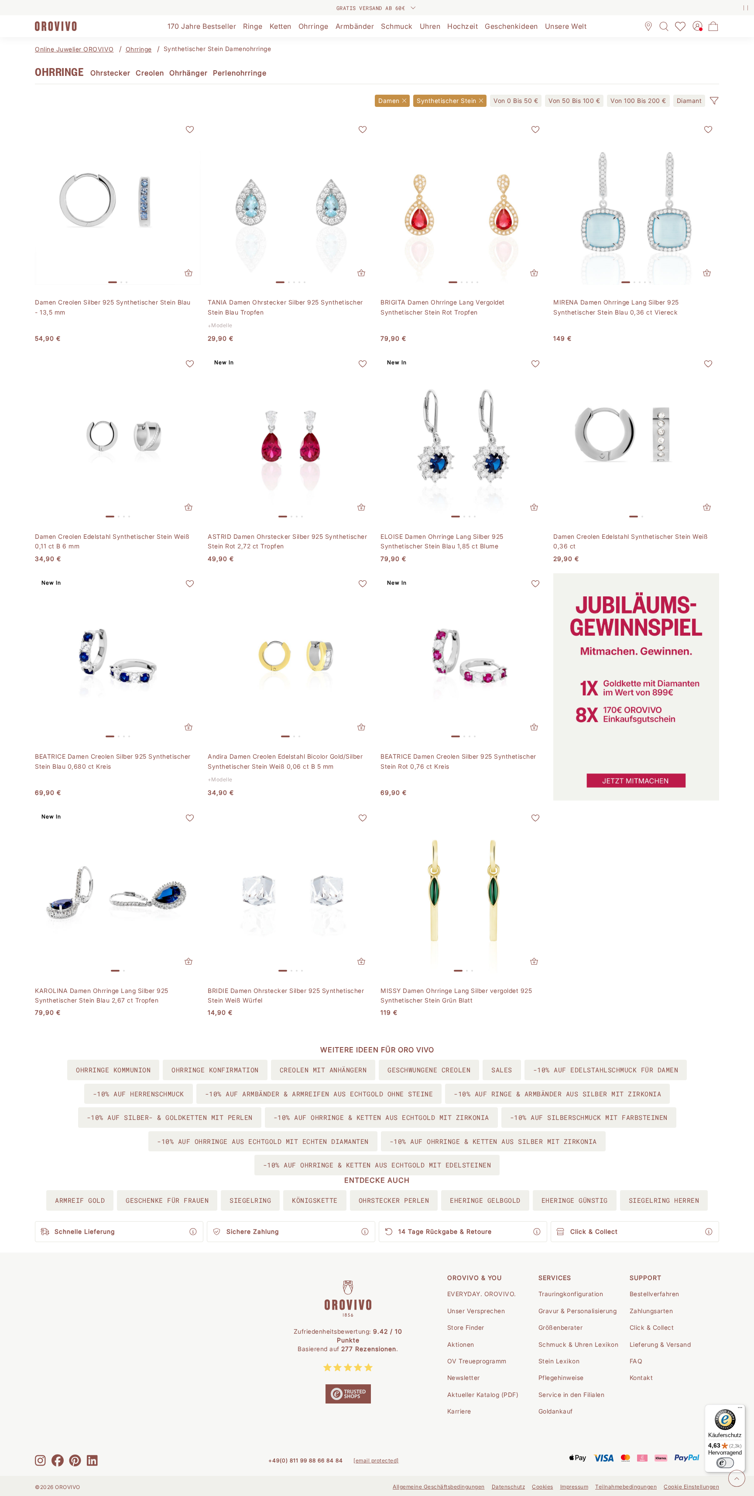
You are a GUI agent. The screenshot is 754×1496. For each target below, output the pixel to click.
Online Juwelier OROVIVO (74, 49)
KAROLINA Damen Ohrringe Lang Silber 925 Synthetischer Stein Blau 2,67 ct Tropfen (101, 995)
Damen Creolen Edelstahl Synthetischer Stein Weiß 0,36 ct (630, 541)
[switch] (725, 1463)
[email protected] (376, 1460)
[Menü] (740, 1409)
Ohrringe (139, 49)
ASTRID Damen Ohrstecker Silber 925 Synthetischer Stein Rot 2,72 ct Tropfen (287, 541)
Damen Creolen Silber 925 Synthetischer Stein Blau (113, 306)
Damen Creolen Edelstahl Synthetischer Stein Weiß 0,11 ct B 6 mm (112, 541)
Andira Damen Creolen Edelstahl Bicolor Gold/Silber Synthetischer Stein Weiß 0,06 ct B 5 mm (285, 761)
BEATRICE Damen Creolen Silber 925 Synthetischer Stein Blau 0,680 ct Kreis (113, 761)
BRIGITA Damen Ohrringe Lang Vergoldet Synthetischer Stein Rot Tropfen (442, 306)
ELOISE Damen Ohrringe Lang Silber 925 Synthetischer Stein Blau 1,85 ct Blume (442, 541)
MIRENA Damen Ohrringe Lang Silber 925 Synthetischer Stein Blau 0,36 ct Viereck (616, 306)
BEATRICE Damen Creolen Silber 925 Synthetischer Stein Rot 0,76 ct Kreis (458, 761)
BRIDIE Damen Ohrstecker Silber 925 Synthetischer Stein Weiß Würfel (286, 995)
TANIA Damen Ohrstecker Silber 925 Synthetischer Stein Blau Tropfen (285, 306)
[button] (714, 101)
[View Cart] (713, 26)
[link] (516, 101)
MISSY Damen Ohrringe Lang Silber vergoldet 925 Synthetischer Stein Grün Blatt (456, 995)
